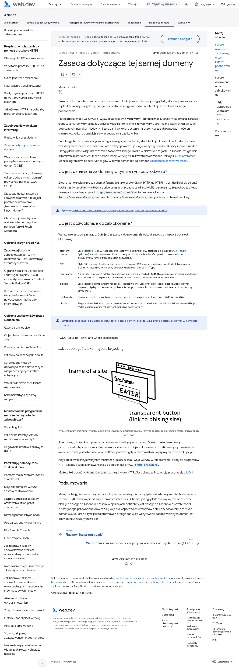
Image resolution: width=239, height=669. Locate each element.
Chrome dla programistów (195, 619)
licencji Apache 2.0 (61, 582)
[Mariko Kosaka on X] (60, 93)
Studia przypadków (194, 636)
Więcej (132, 4)
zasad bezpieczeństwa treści (168, 161)
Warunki (55, 661)
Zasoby (52, 4)
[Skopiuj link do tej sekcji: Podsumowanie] (90, 483)
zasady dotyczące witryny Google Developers (149, 582)
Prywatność (70, 661)
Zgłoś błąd (168, 614)
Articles (10, 15)
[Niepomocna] (197, 53)
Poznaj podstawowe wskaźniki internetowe (93, 22)
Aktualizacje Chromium (194, 627)
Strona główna (66, 52)
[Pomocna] (191, 53)
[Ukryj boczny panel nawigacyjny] (42, 662)
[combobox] (162, 4)
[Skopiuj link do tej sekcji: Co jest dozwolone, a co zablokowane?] (135, 224)
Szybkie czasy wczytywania (43, 22)
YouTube (217, 623)
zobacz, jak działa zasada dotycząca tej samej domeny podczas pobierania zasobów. (119, 210)
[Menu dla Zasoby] (62, 4)
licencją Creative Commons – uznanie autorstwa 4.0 (139, 578)
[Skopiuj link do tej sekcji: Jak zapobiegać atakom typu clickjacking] (127, 349)
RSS (214, 640)
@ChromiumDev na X (221, 616)
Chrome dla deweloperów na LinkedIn (221, 631)
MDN (189, 472)
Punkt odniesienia (110, 4)
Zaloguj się (228, 4)
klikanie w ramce (185, 156)
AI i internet (11, 22)
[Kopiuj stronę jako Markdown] (74, 74)
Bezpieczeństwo (159, 22)
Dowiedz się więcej (81, 4)
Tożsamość (134, 22)
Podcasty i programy (192, 644)
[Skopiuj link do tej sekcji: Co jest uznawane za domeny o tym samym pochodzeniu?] (170, 172)
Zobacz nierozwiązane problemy (170, 623)
